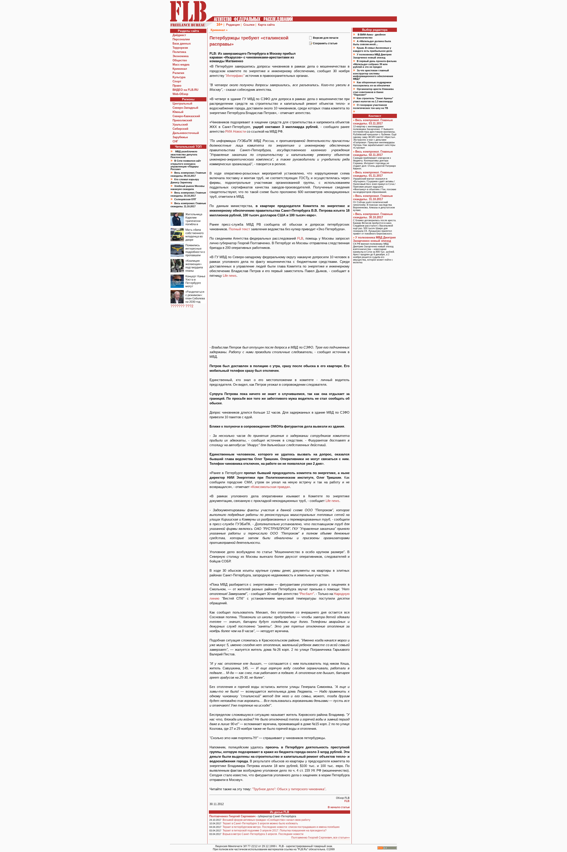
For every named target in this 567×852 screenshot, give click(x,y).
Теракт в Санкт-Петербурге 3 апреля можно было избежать (260, 823)
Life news (230, 275)
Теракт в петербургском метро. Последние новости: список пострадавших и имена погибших (281, 827)
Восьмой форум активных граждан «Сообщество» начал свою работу (266, 819)
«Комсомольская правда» (270, 487)
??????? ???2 (182, 306)
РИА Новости (235, 131)
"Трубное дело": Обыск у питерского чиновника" (288, 789)
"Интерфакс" (235, 75)
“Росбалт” (306, 594)
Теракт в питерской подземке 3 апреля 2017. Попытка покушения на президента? (274, 830)
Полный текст (239, 229)
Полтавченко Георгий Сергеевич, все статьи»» (320, 837)
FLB (300, 238)
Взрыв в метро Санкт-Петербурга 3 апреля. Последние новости (263, 834)
